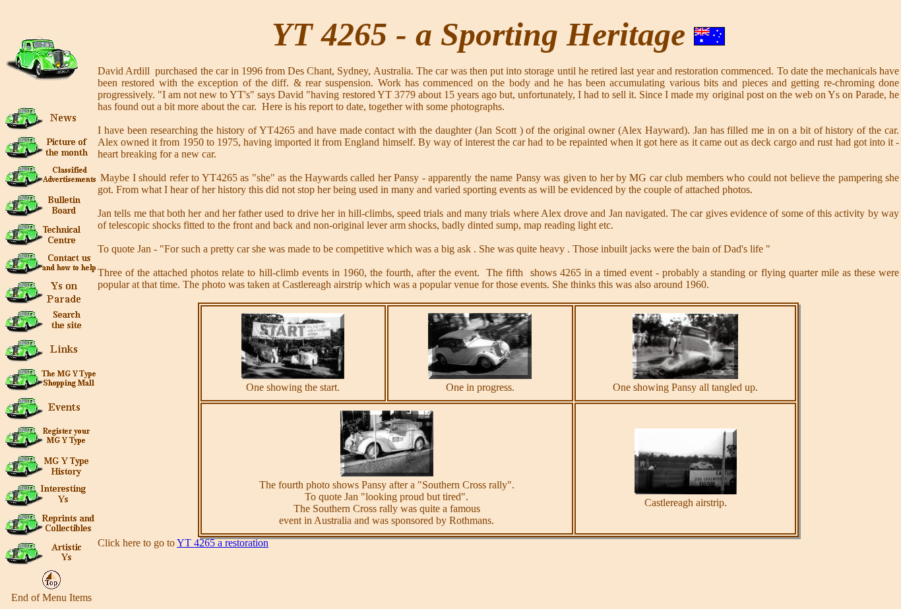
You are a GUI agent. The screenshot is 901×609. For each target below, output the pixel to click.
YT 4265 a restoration (222, 542)
